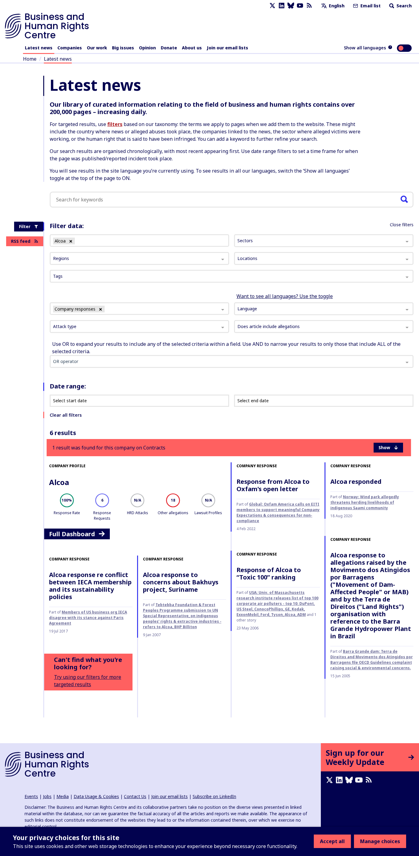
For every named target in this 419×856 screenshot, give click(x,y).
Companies (69, 48)
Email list (370, 6)
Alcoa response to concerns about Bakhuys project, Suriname (180, 582)
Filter (24, 226)
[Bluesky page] (290, 5)
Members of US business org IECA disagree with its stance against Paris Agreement (88, 618)
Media (62, 796)
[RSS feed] (309, 5)
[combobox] (139, 308)
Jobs (47, 796)
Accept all (332, 841)
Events (31, 796)
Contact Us (135, 796)
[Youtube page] (300, 5)
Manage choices (380, 841)
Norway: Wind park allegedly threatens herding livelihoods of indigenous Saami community (364, 502)
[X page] (272, 5)
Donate (169, 48)
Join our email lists (227, 48)
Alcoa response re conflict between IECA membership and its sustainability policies (90, 586)
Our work (97, 48)
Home (30, 58)
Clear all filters (66, 415)
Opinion (147, 48)
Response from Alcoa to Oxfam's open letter (272, 485)
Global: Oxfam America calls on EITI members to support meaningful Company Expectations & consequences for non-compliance (278, 512)
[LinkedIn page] (281, 5)
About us (192, 48)
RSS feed (20, 241)
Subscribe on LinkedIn (214, 796)
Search (403, 6)
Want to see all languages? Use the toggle (284, 296)
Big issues (123, 48)
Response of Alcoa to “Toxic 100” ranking (268, 573)
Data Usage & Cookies (96, 796)
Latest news (38, 48)
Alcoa (59, 482)
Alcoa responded (356, 481)
